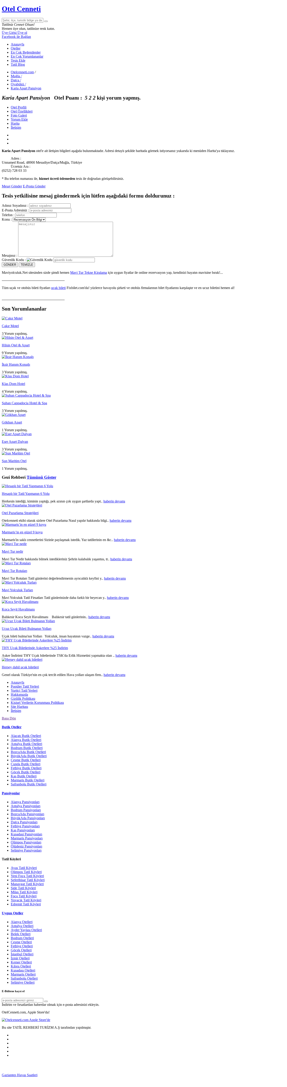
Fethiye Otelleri (22, 946)
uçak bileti (58, 288)
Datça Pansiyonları (24, 822)
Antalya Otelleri (22, 926)
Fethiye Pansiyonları (25, 826)
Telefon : (8, 215)
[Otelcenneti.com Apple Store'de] (26, 1020)
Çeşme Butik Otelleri (26, 760)
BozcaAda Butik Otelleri (28, 752)
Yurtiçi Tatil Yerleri (24, 690)
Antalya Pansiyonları (25, 806)
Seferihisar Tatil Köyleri (28, 880)
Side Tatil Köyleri (23, 888)
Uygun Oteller (12, 913)
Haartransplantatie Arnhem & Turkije (225, 1075)
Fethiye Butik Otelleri (26, 768)
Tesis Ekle (18, 60)
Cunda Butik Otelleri (25, 764)
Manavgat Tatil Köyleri (27, 884)
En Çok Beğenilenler (26, 52)
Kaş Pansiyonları (23, 830)
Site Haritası (19, 707)
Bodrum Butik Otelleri (27, 748)
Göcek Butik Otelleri (25, 772)
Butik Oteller (12, 727)
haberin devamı (114, 501)
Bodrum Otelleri (22, 938)
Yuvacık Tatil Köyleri (26, 900)
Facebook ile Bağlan (16, 37)
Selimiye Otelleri (23, 982)
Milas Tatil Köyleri (24, 892)
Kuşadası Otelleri (23, 970)
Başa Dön (9, 718)
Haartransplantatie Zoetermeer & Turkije (62, 1079)
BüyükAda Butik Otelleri (29, 756)
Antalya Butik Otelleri (26, 744)
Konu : (7, 219)
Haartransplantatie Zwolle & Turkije (117, 1079)
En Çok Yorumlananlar (27, 56)
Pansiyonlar (11, 793)
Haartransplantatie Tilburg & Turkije (63, 1075)
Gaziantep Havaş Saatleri (19, 1075)
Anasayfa (17, 44)
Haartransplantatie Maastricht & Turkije (171, 1079)
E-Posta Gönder (34, 186)
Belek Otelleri (20, 934)
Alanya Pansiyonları (25, 802)
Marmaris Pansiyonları (27, 838)
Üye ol (22, 33)
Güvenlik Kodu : (14, 260)
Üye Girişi (9, 33)
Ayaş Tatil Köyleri (24, 868)
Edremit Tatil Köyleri (26, 904)
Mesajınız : (9, 255)
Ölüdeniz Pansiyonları (26, 846)
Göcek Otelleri (21, 950)
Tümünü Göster (41, 477)
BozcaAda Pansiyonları (27, 814)
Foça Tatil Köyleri (24, 896)
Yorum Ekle (19, 119)
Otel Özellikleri (22, 111)
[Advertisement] (35, 1066)
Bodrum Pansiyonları (26, 810)
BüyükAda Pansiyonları (28, 818)
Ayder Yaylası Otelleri (26, 930)
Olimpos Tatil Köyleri (26, 872)
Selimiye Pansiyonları (26, 850)
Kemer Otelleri (21, 962)
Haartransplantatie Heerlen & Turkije (116, 1075)
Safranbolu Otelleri (24, 978)
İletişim (16, 127)
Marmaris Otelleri (23, 974)
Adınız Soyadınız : (15, 205)
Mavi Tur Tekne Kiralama (88, 272)
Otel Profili (18, 107)
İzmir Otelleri (20, 958)
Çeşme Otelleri (21, 942)
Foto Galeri (19, 115)
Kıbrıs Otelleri (21, 966)
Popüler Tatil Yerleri (25, 686)
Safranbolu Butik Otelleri (28, 784)
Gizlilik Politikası (23, 698)
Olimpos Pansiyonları (26, 842)
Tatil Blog (18, 64)
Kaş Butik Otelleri (24, 776)
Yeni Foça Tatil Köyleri (27, 876)
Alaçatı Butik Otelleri (26, 736)
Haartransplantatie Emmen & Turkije (226, 1079)
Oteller (15, 48)
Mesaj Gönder (12, 186)
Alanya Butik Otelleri (26, 740)
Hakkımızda (19, 694)
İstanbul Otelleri (22, 954)
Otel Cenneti (21, 9)
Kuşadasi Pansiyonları (26, 834)
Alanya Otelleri (22, 922)
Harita (15, 123)
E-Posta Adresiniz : (15, 210)
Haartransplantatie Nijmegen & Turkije (170, 1075)
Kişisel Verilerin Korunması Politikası (37, 702)
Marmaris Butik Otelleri (27, 780)
